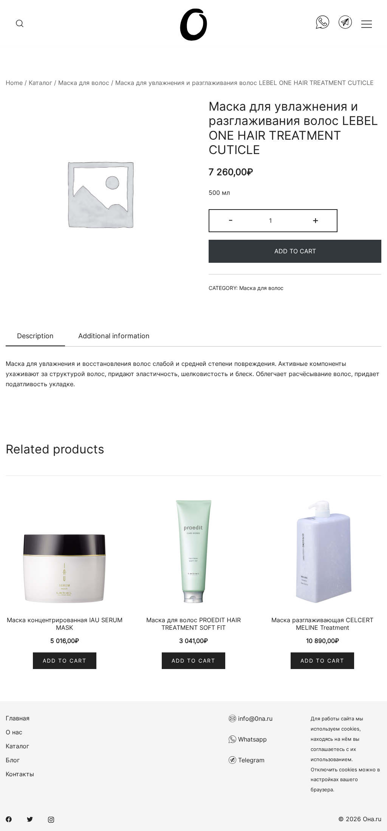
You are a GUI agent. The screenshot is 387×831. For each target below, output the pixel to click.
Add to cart (295, 251)
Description (35, 336)
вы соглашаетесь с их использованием (335, 749)
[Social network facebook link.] (9, 819)
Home (14, 82)
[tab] (35, 336)
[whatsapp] (322, 23)
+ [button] (315, 220)
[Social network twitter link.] (30, 819)
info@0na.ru (254, 718)
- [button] (230, 220)
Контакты (20, 774)
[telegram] (345, 23)
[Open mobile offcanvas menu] (366, 24)
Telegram (250, 760)
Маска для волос (83, 82)
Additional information (114, 336)
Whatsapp (251, 739)
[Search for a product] (19, 24)
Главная (17, 718)
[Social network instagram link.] (51, 819)
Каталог (40, 82)
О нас (14, 732)
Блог (13, 760)
